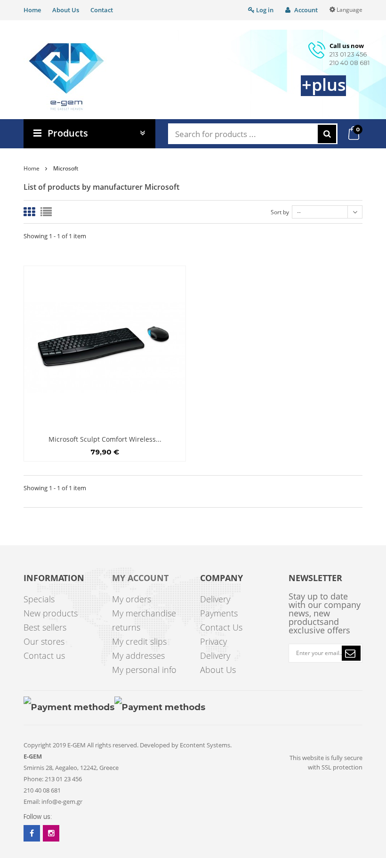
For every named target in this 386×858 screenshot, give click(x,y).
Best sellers (45, 627)
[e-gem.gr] (67, 76)
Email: (32, 801)
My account (140, 578)
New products (51, 613)
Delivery (215, 599)
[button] (351, 653)
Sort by (280, 212)
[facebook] (32, 833)
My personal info (144, 669)
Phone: (33, 779)
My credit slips (139, 641)
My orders (131, 599)
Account (305, 10)
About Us (65, 10)
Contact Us (221, 627)
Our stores (44, 641)
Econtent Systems (205, 745)
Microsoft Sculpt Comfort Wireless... (104, 439)
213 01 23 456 (348, 54)
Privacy (213, 641)
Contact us (44, 655)
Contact (101, 10)
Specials (39, 599)
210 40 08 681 (350, 62)
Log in (264, 10)
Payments (219, 613)
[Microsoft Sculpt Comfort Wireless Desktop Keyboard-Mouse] (104, 347)
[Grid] (29, 212)
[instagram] (51, 833)
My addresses (138, 655)
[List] (46, 212)
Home (32, 10)
